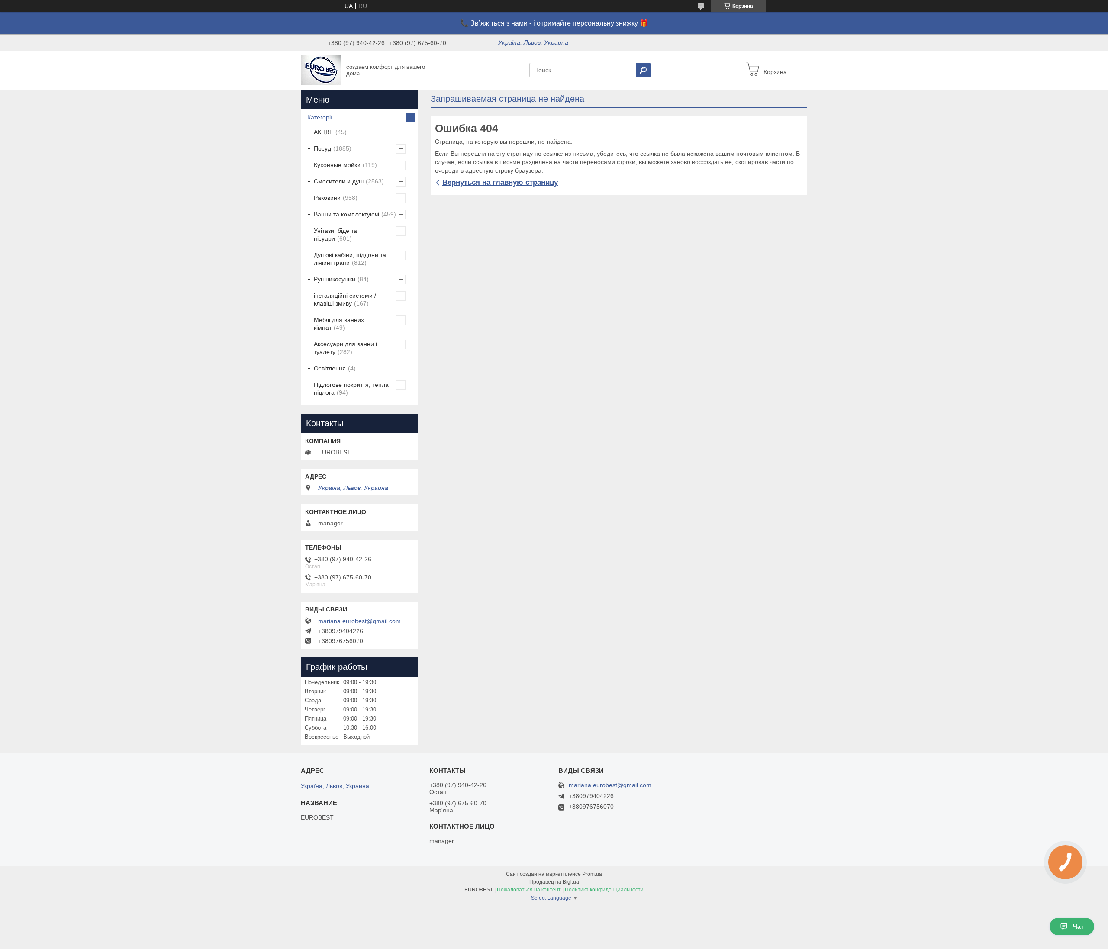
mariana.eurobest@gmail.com (359, 621)
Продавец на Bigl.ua (554, 882)
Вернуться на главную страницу (500, 182)
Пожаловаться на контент (529, 890)
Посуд (322, 148)
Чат (1078, 926)
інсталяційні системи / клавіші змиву (345, 299)
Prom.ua (592, 874)
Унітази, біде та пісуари (335, 234)
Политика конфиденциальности (604, 890)
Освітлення (330, 368)
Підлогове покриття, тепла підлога (351, 388)
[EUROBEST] (321, 69)
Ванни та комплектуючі (346, 214)
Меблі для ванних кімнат (339, 323)
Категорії (319, 117)
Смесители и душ (339, 181)
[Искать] (643, 70)
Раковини (327, 197)
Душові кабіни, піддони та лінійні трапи (350, 258)
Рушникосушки (334, 279)
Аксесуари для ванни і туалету (345, 348)
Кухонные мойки (337, 164)
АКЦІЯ (323, 132)
